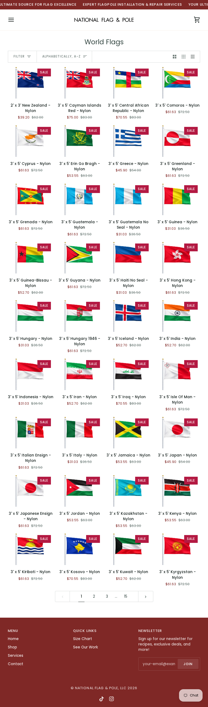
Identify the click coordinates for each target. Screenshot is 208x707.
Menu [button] (13, 630)
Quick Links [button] (85, 630)
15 (125, 596)
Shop (12, 647)
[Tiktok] (101, 698)
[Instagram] (111, 698)
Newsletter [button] (150, 630)
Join (188, 664)
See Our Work (85, 647)
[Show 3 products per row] (183, 57)
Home (13, 638)
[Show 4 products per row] (194, 57)
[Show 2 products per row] (174, 57)
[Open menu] (16, 19)
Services (15, 655)
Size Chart (82, 638)
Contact (15, 664)
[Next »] (145, 596)
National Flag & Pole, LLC (100, 688)
